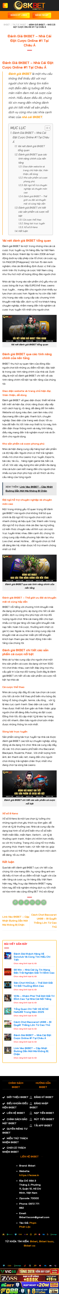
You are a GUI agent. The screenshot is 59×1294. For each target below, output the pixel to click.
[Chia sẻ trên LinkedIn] (43, 902)
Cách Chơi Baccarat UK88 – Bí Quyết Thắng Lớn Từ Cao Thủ (32, 1023)
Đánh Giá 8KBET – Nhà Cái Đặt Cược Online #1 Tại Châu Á (30, 137)
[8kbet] (29, 5)
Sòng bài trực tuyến (34, 223)
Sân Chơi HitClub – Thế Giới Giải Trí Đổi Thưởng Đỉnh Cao (33, 984)
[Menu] (5, 5)
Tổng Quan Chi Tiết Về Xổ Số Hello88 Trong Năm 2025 (31, 1010)
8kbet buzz (46, 1241)
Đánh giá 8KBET (19, 74)
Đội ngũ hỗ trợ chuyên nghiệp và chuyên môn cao (35, 189)
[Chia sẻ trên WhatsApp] (15, 902)
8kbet (34, 1241)
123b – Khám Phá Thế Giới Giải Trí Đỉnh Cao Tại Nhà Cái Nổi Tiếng (34, 997)
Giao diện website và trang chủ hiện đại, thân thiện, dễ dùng (35, 170)
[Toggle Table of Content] (46, 128)
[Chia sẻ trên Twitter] (26, 902)
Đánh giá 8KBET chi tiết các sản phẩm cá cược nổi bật (33, 212)
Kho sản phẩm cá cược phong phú (35, 179)
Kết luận (23, 231)
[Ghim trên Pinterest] (38, 902)
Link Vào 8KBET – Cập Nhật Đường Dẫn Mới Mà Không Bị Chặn (15, 920)
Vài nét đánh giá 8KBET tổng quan (31, 148)
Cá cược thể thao (32, 219)
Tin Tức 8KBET (19, 24)
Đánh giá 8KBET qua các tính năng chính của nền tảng (32, 158)
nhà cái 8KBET (32, 117)
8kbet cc (29, 1245)
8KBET (7, 24)
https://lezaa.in (29, 1175)
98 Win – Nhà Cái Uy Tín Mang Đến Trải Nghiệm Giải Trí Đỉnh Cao (34, 971)
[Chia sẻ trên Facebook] (21, 902)
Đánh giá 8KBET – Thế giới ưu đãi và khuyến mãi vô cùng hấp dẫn (35, 200)
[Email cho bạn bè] (32, 902)
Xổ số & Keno (30, 227)
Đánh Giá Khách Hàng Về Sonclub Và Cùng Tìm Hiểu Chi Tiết (32, 956)
